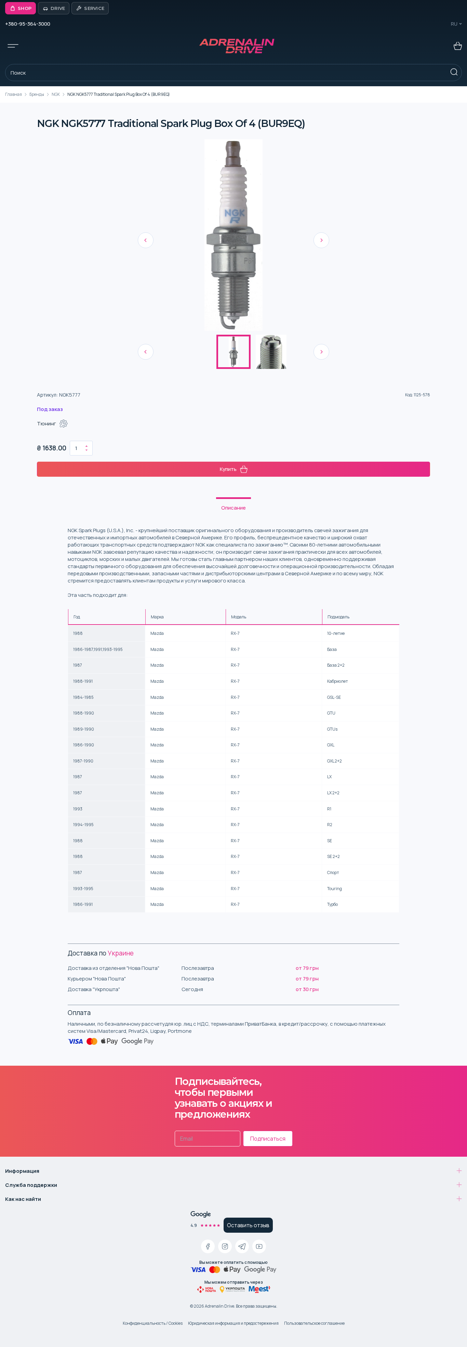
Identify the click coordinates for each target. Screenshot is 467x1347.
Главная (13, 94)
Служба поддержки (31, 1185)
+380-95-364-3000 (27, 23)
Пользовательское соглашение (314, 1323)
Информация (22, 1171)
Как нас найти (23, 1199)
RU (454, 23)
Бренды (36, 94)
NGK (56, 94)
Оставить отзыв (248, 1225)
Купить (228, 469)
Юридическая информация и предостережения (233, 1323)
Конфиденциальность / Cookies (153, 1323)
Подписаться (267, 1138)
